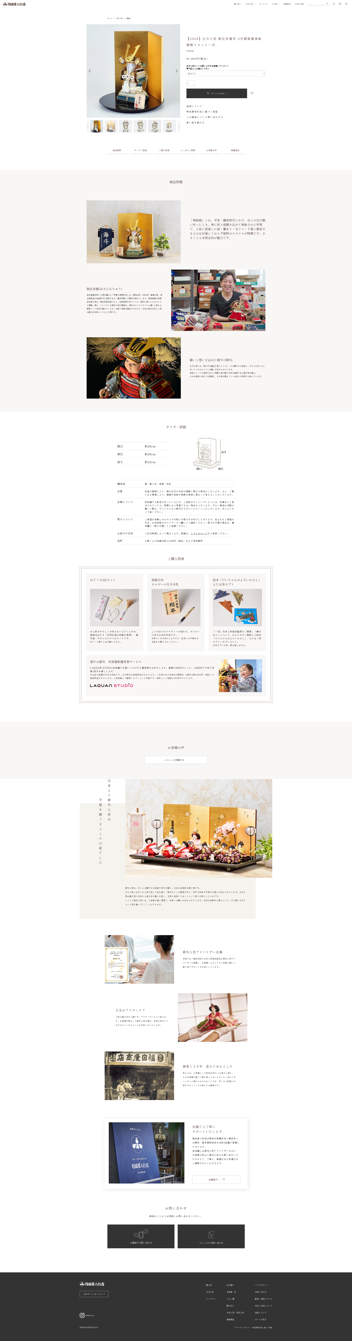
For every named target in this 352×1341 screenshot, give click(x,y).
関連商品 (235, 150)
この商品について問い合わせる (204, 117)
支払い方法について (263, 1305)
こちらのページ (199, 533)
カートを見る (260, 1319)
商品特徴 (117, 150)
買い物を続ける (195, 122)
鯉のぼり (230, 1305)
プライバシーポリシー (242, 1327)
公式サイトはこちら (93, 1294)
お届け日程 (299, 4)
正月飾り (230, 1285)
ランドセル (263, 4)
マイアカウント (261, 1285)
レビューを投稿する (174, 760)
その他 (274, 4)
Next (176, 71)
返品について (194, 106)
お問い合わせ (260, 1292)
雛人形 (237, 4)
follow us (90, 1315)
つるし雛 (230, 1298)
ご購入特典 (164, 150)
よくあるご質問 (188, 150)
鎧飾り (129, 18)
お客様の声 (211, 150)
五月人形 (249, 4)
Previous (90, 71)
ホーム (109, 18)
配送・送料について (263, 1298)
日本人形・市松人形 (235, 1312)
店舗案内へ (214, 1179)
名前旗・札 (231, 1292)
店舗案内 (287, 4)
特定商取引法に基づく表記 (202, 111)
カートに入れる (218, 93)
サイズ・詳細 (140, 150)
